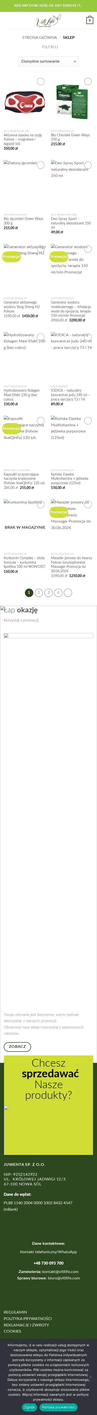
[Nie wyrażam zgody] (90, 1378)
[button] (7, 20)
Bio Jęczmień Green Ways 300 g (23, 221)
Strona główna (39, 38)
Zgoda (29, 1407)
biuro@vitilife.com (64, 1278)
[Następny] (68, 593)
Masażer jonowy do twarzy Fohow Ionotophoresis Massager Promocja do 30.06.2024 (71, 564)
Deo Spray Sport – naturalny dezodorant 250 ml (71, 223)
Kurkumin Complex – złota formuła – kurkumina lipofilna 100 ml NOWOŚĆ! (25, 562)
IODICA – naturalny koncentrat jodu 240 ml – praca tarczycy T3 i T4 (70, 395)
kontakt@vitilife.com (59, 1272)
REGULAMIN (15, 1312)
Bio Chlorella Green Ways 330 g (70, 138)
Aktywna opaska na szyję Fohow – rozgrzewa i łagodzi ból (23, 140)
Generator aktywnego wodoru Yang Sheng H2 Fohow (22, 307)
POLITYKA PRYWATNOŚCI (28, 1319)
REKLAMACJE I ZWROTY (26, 1325)
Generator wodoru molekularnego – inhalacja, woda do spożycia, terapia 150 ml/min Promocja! (71, 309)
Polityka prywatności (58, 1407)
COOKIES (12, 1331)
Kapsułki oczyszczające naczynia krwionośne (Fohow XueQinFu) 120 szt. (24, 479)
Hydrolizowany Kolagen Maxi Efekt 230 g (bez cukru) (22, 395)
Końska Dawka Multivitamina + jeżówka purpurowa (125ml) (69, 479)
